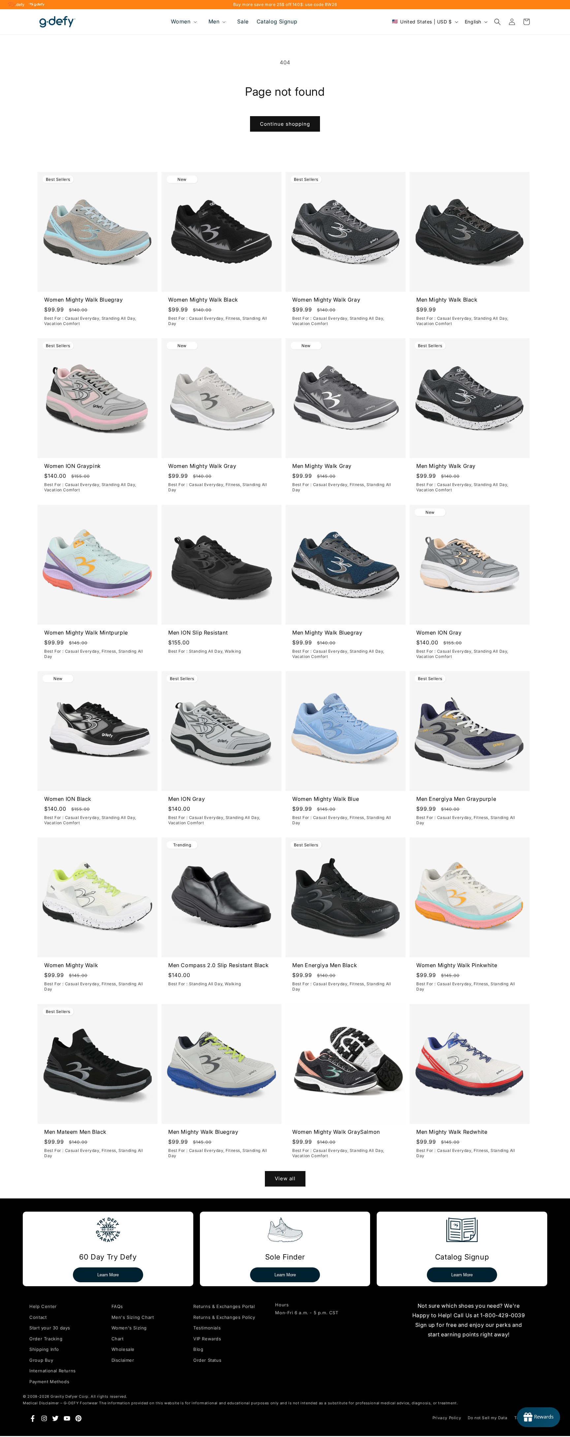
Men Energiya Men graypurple (456, 799)
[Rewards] (538, 1417)
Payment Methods (49, 1381)
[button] (183, 21)
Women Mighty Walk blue (325, 799)
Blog (198, 1349)
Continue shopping (285, 124)
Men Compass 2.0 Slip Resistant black (218, 965)
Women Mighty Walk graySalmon (336, 1131)
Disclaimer (122, 1360)
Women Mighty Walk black (203, 299)
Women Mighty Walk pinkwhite (456, 965)
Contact (38, 1317)
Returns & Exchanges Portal (224, 1306)
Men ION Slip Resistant (198, 632)
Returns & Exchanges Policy (224, 1317)
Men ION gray (186, 799)
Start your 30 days (49, 1327)
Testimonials (207, 1327)
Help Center (43, 1306)
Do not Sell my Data (487, 1418)
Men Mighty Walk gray (322, 466)
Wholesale (123, 1349)
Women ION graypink (72, 466)
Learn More (108, 1274)
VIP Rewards (207, 1338)
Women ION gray (438, 632)
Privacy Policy (446, 1418)
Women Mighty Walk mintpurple (86, 632)
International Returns (52, 1370)
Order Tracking (45, 1338)
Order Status (207, 1360)
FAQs (117, 1306)
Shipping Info (44, 1349)
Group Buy (41, 1360)
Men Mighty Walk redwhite (451, 1131)
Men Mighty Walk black (447, 299)
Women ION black (67, 799)
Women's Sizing (129, 1327)
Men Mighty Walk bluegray (327, 632)
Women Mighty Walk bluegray (83, 299)
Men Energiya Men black (324, 965)
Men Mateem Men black (75, 1131)
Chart (117, 1338)
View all (285, 1178)
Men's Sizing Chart (132, 1317)
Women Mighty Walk (71, 965)
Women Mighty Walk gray (326, 299)
